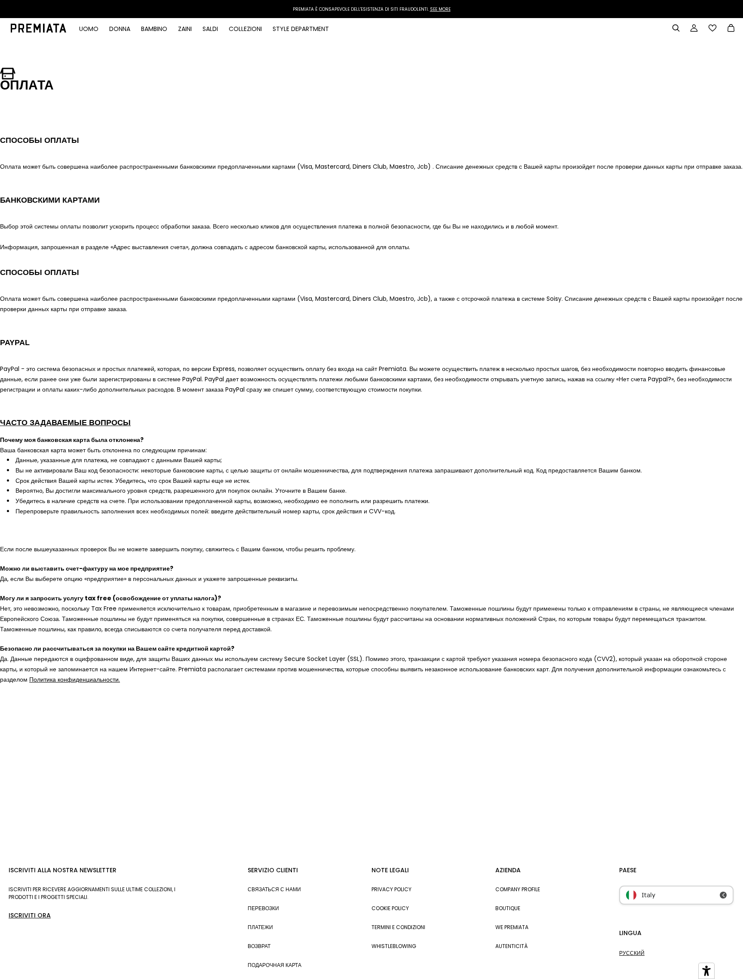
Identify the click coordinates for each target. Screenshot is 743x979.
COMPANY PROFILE (517, 889)
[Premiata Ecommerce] (38, 30)
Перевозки (263, 908)
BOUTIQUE (507, 908)
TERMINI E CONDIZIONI (398, 927)
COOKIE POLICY (390, 908)
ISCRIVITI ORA (30, 915)
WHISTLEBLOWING (394, 946)
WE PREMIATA (511, 927)
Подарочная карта (274, 965)
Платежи (260, 927)
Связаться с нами (274, 889)
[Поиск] (676, 28)
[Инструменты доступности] (706, 971)
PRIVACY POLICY (391, 889)
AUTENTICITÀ (511, 946)
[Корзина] (731, 28)
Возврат (259, 946)
